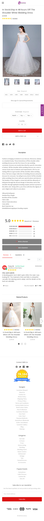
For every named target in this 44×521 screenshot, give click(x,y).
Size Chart (22, 414)
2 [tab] (22, 344)
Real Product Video (22, 407)
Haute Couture (22, 452)
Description (22, 152)
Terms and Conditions (22, 403)
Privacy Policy (22, 401)
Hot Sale (22, 439)
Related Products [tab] (22, 297)
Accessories (22, 462)
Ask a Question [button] (23, 248)
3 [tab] (25, 344)
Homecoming (22, 445)
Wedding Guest (22, 449)
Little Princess (22, 474)
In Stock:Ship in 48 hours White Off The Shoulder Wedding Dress (11, 334)
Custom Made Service (22, 405)
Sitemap (22, 429)
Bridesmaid (22, 454)
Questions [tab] (18, 255)
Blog (22, 427)
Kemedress (22, 472)
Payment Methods (22, 418)
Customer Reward (22, 390)
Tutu (22, 458)
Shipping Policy (22, 399)
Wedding (22, 447)
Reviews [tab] (6, 255)
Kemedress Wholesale (22, 420)
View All (22, 479)
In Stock (22, 441)
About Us (22, 392)
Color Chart (22, 416)
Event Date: (22, 112)
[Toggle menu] (3, 3)
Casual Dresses (22, 460)
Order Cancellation (22, 422)
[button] (36, 286)
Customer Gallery (22, 425)
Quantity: (22, 121)
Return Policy (22, 397)
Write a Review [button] (23, 241)
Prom (22, 443)
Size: (22, 91)
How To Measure (22, 410)
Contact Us (22, 394)
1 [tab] (19, 344)
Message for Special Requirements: (22, 100)
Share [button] (6, 286)
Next (42, 321)
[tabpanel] (11, 321)
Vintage (22, 456)
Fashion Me (22, 476)
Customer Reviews (22, 412)
